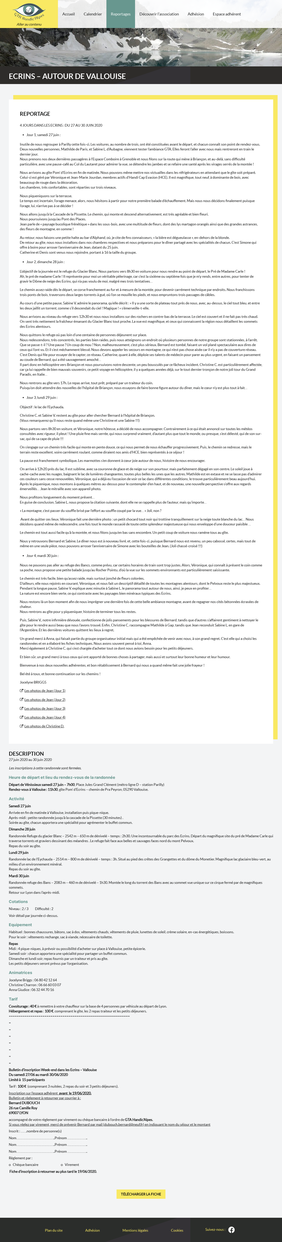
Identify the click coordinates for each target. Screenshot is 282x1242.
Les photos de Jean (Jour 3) (44, 708)
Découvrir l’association (159, 14)
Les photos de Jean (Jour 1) (44, 691)
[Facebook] (231, 1230)
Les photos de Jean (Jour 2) (44, 700)
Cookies (177, 1230)
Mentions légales (135, 1230)
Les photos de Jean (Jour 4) (44, 717)
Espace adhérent (227, 14)
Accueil (68, 14)
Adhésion (196, 14)
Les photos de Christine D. (44, 726)
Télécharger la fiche (141, 1194)
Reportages (121, 14)
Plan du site (54, 1230)
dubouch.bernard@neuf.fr (123, 1124)
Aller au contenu (29, 24)
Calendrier (93, 14)
